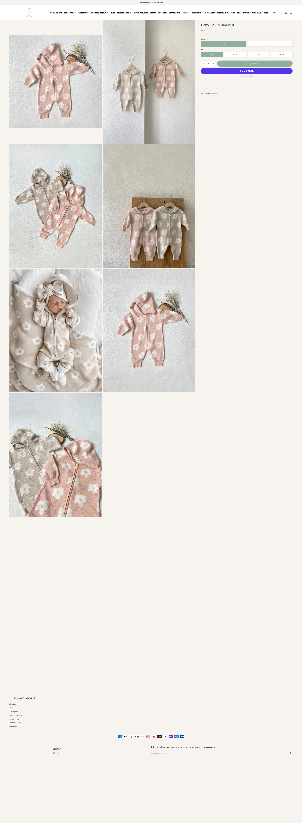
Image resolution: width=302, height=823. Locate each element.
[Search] (280, 12)
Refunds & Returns (15, 715)
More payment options (247, 76)
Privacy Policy (14, 719)
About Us (12, 704)
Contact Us (13, 726)
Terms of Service (15, 723)
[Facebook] (54, 753)
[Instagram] (58, 753)
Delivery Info (13, 711)
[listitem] (265, 13)
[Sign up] (290, 753)
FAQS (11, 708)
